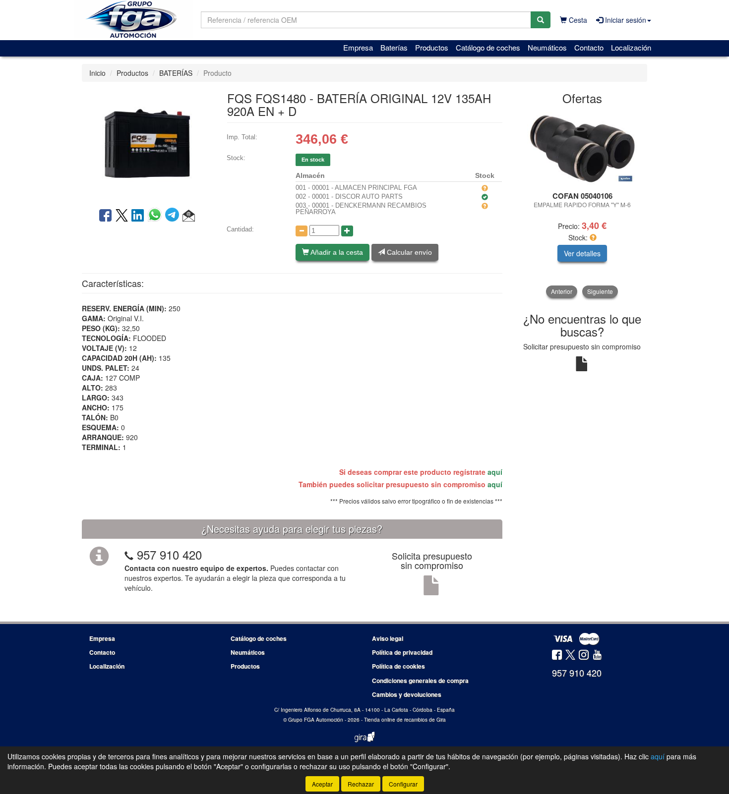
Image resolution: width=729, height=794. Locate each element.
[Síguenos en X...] (570, 655)
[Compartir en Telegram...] (173, 216)
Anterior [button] (561, 291)
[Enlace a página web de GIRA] (364, 743)
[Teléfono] (128, 554)
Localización (631, 47)
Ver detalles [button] (582, 253)
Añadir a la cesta (336, 252)
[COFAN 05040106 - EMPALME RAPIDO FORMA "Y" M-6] (582, 148)
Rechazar (361, 784)
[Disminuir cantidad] (301, 231)
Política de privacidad (402, 652)
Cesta (577, 20)
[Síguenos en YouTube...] (597, 655)
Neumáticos (547, 47)
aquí (494, 472)
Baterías (394, 47)
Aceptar (322, 784)
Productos (431, 47)
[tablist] (582, 204)
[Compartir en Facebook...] (105, 216)
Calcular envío (408, 252)
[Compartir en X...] (122, 216)
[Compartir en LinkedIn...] (137, 216)
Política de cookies (398, 666)
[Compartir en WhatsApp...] (156, 216)
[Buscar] (540, 19)
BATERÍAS (175, 73)
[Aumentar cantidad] (347, 231)
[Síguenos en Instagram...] (583, 655)
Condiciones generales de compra (420, 680)
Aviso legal (387, 638)
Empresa (358, 47)
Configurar (403, 784)
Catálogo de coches (488, 47)
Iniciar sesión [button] (624, 20)
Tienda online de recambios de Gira (405, 719)
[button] (188, 216)
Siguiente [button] (600, 291)
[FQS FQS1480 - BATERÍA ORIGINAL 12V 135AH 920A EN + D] (147, 144)
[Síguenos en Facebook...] (556, 655)
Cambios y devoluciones (406, 694)
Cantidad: (240, 229)
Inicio (97, 73)
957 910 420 (169, 554)
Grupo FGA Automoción (315, 719)
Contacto (589, 47)
